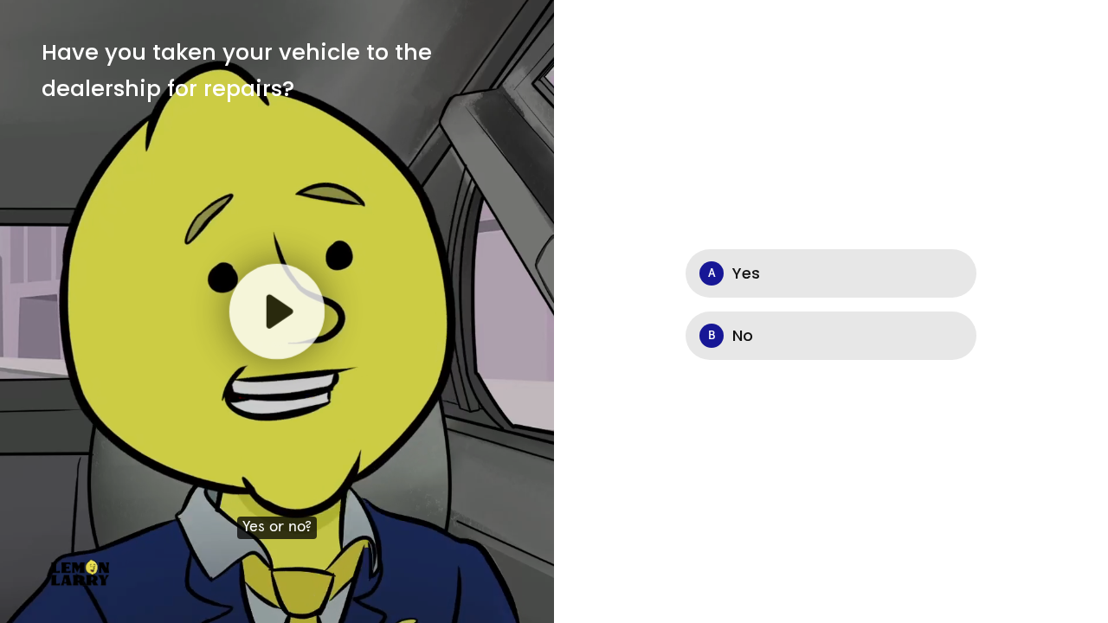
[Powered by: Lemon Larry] (81, 571)
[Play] (277, 311)
